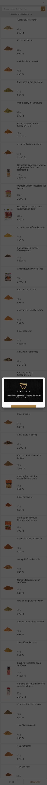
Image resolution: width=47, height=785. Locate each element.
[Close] (44, 377)
